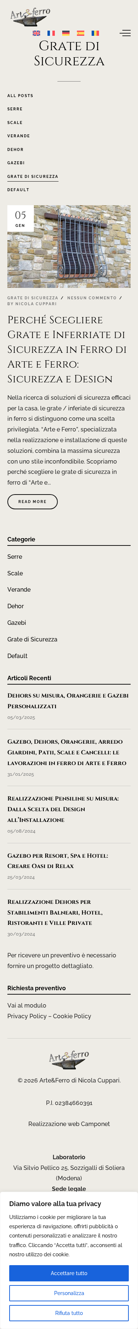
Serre (14, 556)
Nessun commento (92, 298)
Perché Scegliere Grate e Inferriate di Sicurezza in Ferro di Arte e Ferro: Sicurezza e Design (67, 349)
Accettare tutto (69, 1273)
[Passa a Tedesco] (66, 33)
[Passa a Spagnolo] (80, 33)
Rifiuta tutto (69, 1313)
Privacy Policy (27, 1016)
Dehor (15, 606)
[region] (69, 1260)
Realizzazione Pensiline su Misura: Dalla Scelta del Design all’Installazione (63, 809)
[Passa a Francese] (51, 33)
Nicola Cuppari (36, 304)
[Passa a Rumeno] (95, 33)
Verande (19, 589)
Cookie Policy (72, 1016)
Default (17, 656)
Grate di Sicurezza (33, 298)
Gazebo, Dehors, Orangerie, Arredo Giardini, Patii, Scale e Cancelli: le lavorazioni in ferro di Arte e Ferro (66, 752)
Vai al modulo (26, 1005)
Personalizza (69, 1293)
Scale (15, 573)
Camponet (95, 1123)
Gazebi (16, 622)
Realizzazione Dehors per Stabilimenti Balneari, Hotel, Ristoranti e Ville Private (55, 912)
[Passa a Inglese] (36, 33)
